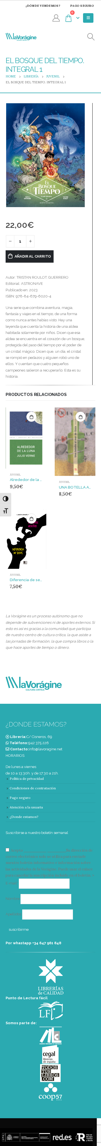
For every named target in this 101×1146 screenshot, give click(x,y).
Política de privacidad (27, 778)
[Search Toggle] (91, 37)
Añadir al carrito (33, 256)
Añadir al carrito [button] (31, 417)
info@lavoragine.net (45, 749)
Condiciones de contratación (33, 788)
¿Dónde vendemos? (43, 6)
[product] (26, 438)
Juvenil (15, 474)
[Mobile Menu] (88, 18)
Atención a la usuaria (26, 807)
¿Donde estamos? (24, 817)
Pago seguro (82, 6)
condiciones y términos (44, 850)
